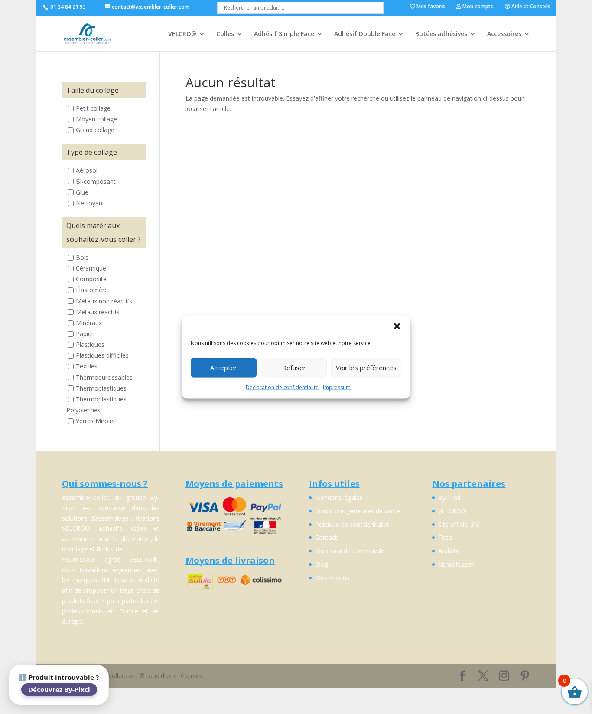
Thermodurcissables (104, 377)
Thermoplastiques (101, 388)
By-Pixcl (449, 497)
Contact (326, 537)
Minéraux (89, 323)
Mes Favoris (332, 578)
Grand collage (95, 130)
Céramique (91, 268)
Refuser (294, 367)
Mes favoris (430, 7)
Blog (321, 564)
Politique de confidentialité (352, 524)
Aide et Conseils (530, 7)
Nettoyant (90, 203)
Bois (82, 257)
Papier (85, 333)
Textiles (87, 366)
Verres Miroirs (95, 421)
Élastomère (92, 290)
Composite (91, 279)
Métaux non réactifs (104, 301)
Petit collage (93, 108)
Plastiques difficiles (102, 356)
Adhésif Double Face (364, 34)
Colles (225, 34)
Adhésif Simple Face (284, 34)
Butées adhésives (441, 34)
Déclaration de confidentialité (282, 387)
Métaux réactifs (98, 312)
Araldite (448, 551)
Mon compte (477, 7)
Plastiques (90, 344)
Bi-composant (96, 181)
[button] (397, 326)
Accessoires (504, 34)
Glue (82, 192)
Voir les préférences (366, 367)
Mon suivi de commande (349, 551)
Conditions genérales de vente (357, 511)
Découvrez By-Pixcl (59, 689)
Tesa (445, 537)
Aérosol (87, 170)
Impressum (337, 387)
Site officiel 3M (459, 524)
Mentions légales (339, 497)
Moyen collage (96, 119)
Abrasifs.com (456, 564)
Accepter (223, 367)
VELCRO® (182, 34)
